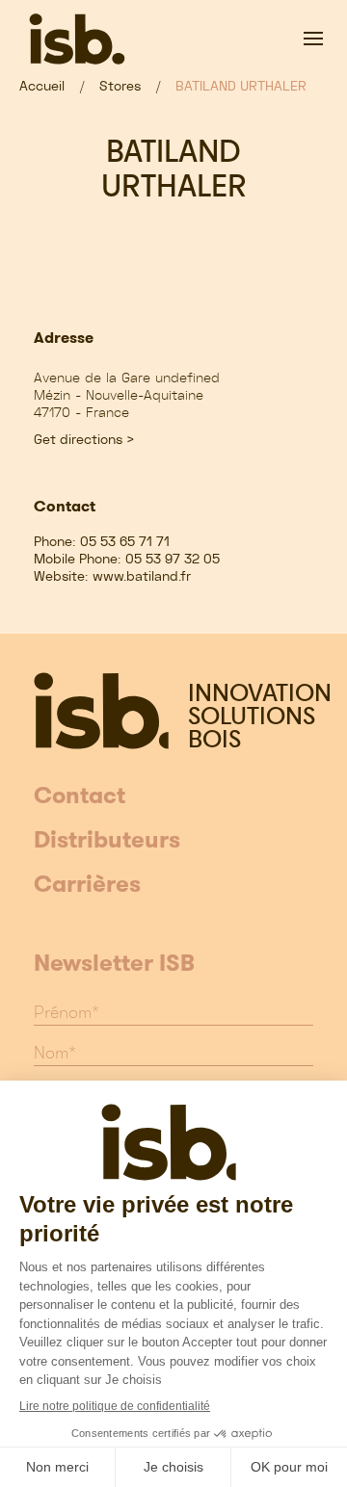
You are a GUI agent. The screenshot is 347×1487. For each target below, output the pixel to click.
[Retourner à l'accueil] (77, 38)
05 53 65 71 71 (125, 541)
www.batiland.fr (142, 576)
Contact (79, 796)
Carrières (87, 885)
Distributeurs (107, 840)
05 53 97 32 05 (172, 558)
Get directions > (84, 439)
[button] (313, 38)
